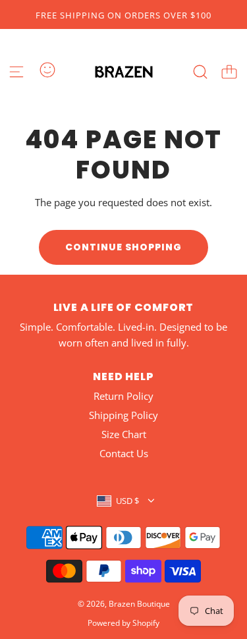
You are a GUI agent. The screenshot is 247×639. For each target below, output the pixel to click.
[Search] (200, 71)
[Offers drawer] (47, 69)
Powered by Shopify (123, 622)
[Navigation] (16, 71)
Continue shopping (123, 247)
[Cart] (229, 71)
